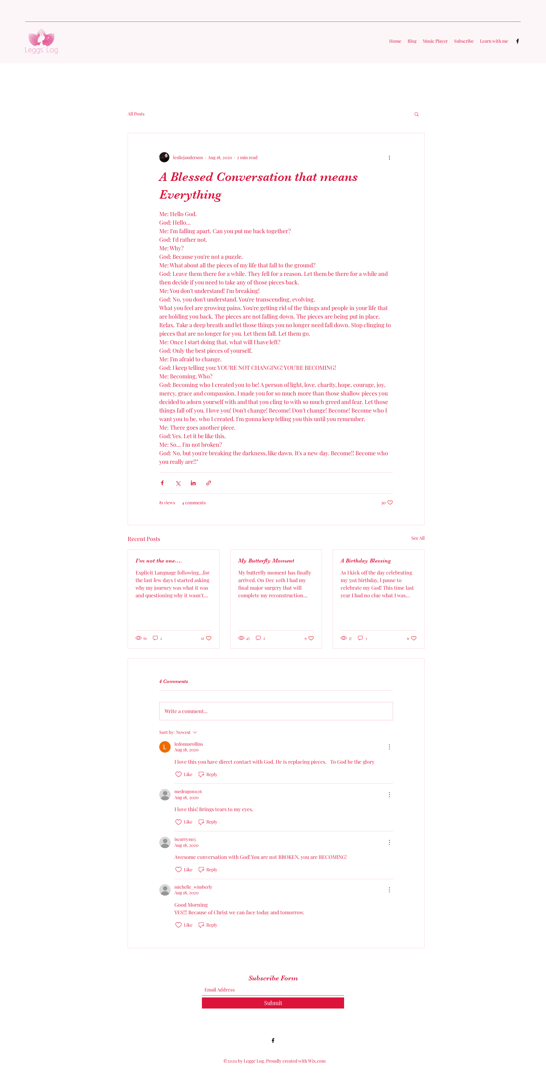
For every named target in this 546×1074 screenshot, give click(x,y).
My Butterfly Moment (266, 560)
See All (418, 538)
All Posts (136, 114)
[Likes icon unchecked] (178, 774)
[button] (417, 113)
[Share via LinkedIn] (193, 483)
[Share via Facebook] (162, 483)
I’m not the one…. (159, 560)
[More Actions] (389, 747)
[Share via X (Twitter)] (178, 483)
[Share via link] (209, 483)
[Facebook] (517, 41)
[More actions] (389, 157)
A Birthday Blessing (366, 560)
